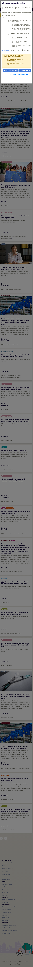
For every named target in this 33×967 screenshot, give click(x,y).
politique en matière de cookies (9, 10)
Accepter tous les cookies (10, 70)
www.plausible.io (5, 50)
